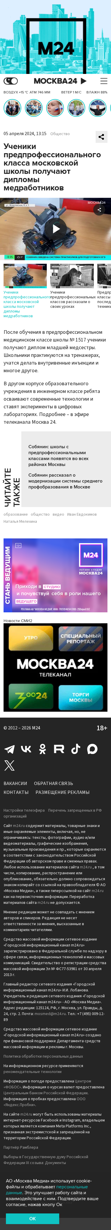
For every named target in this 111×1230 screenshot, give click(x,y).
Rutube (59, 749)
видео (58, 514)
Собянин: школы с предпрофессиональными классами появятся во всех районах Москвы (58, 455)
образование (16, 514)
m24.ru (19, 826)
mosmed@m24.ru (50, 1014)
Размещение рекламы (63, 792)
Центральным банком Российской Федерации (46, 1093)
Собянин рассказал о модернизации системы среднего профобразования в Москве (65, 481)
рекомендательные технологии (33, 1072)
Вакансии (15, 783)
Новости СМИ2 (18, 620)
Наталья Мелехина (20, 521)
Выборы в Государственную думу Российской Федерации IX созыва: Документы (46, 1160)
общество (40, 514)
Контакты (16, 792)
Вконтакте (26, 749)
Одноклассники (43, 749)
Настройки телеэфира (24, 810)
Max (92, 749)
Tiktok (76, 749)
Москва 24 (55, 81)
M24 (36, 728)
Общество (60, 134)
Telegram (9, 749)
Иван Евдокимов (82, 514)
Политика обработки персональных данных (43, 1056)
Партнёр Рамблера (21, 1147)
